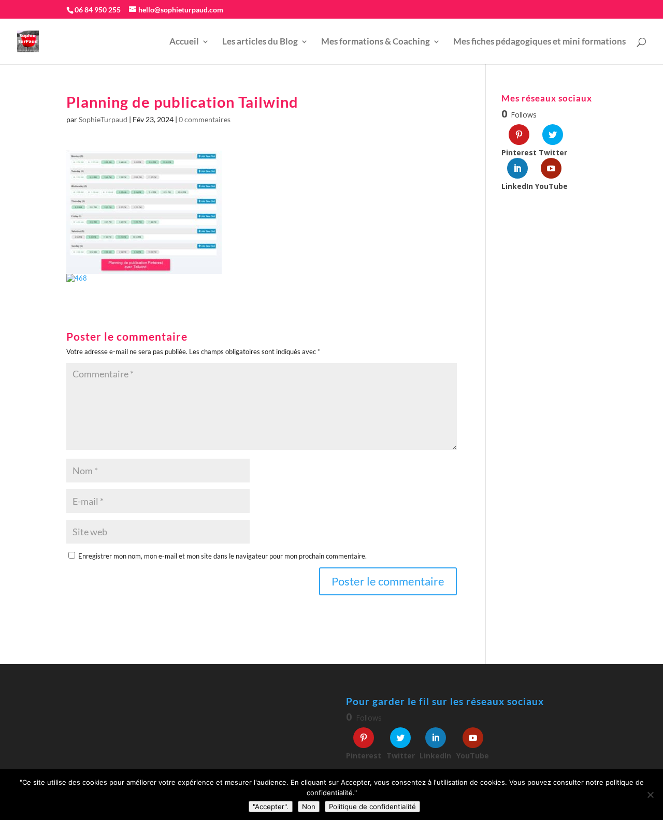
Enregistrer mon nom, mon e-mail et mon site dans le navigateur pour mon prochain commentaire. (222, 556)
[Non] (650, 794)
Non (308, 806)
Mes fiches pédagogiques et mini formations (539, 42)
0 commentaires (204, 119)
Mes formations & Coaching (375, 42)
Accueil (184, 42)
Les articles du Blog (260, 42)
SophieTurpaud (103, 119)
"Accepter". (271, 806)
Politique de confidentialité (372, 806)
